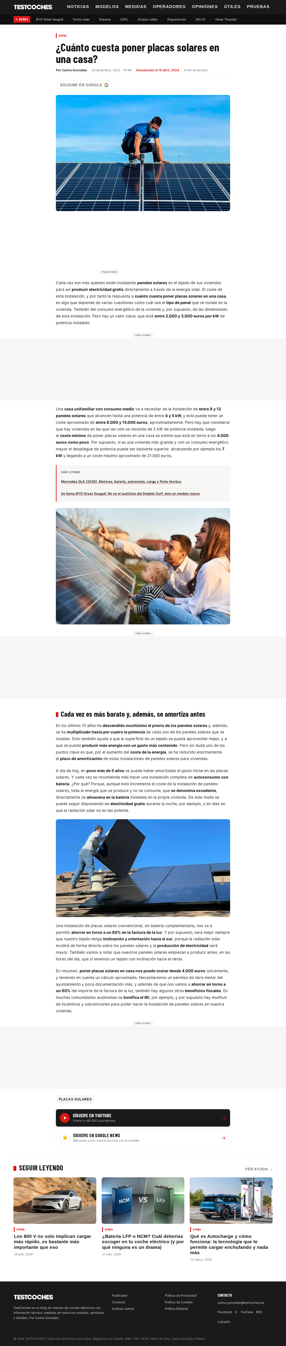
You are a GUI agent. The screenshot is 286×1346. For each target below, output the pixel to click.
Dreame (105, 19)
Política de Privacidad (181, 1295)
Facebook (225, 1312)
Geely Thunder (226, 19)
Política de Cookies (179, 1302)
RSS (259, 1312)
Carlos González (74, 70)
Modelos (107, 6)
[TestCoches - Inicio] (33, 7)
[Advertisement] (153, 245)
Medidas (136, 6)
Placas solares (75, 1099)
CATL (124, 19)
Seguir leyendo (41, 1167)
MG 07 (201, 19)
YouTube (246, 1312)
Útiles (232, 6)
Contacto (118, 1302)
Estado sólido (148, 19)
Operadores (169, 6)
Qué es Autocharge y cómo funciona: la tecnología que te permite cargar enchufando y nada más (229, 1244)
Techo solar (81, 19)
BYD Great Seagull (49, 19)
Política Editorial (176, 1309)
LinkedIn (224, 1322)
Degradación (176, 19)
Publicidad (119, 1295)
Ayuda (63, 35)
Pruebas (258, 6)
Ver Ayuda (259, 1169)
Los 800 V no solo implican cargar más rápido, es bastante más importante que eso (52, 1242)
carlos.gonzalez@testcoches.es (241, 1303)
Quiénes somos (123, 1309)
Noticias (78, 6)
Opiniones (205, 6)
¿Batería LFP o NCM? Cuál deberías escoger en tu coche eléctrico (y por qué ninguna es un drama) (143, 1242)
